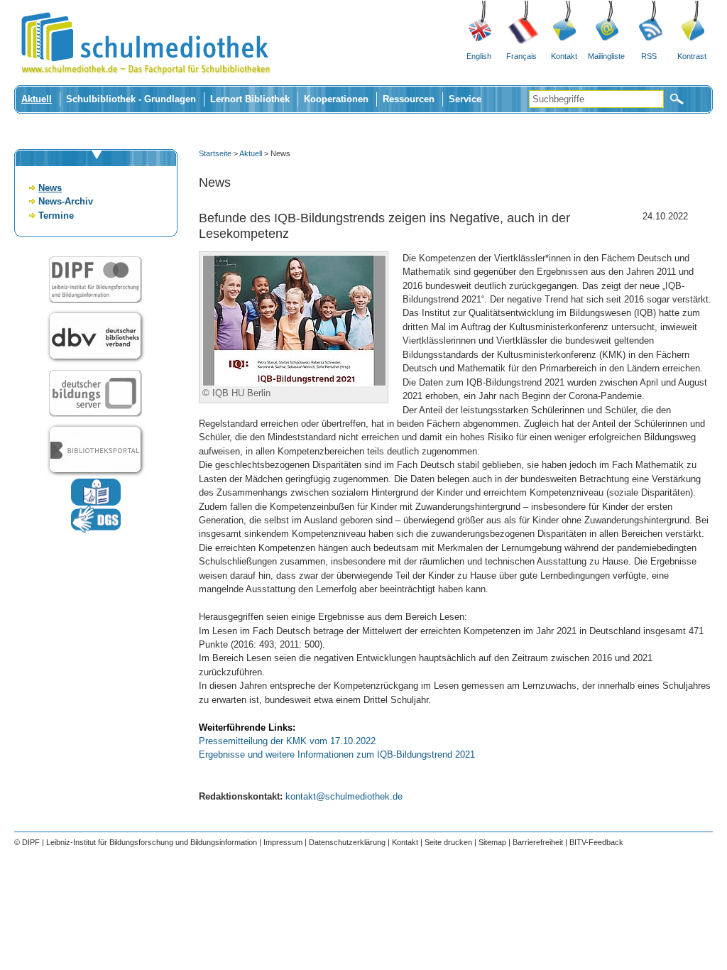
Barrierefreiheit (538, 842)
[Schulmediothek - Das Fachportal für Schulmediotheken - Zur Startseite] (145, 82)
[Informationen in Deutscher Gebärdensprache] (96, 529)
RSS (649, 56)
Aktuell (36, 99)
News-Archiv (65, 201)
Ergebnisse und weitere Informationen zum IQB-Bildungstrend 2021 (337, 754)
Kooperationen (336, 99)
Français (521, 56)
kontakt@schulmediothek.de (344, 796)
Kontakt (564, 56)
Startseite (215, 153)
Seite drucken (448, 842)
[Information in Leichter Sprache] (96, 502)
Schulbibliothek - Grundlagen (131, 99)
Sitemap (492, 842)
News (50, 187)
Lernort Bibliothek (250, 99)
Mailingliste (606, 56)
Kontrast (691, 56)
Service (465, 99)
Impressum (282, 842)
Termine (56, 215)
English (478, 56)
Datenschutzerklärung (347, 842)
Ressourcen (408, 99)
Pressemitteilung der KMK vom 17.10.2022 (287, 741)
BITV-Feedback (596, 842)
